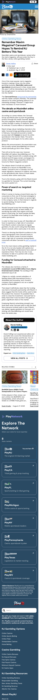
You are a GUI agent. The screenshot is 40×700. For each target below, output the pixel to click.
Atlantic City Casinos (9, 689)
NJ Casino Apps (7, 668)
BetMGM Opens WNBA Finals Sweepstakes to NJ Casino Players (14, 390)
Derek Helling (11, 64)
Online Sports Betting (9, 636)
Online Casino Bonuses (10, 654)
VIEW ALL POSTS (18, 358)
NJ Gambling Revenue (10, 686)
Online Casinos (7, 633)
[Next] (35, 367)
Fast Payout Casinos (9, 662)
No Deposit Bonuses (9, 657)
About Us (5, 699)
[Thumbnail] (14, 377)
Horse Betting (6, 644)
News (33, 386)
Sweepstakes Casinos (9, 641)
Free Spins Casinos (8, 660)
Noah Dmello (6, 406)
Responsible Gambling (10, 681)
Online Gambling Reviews (11, 678)
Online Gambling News (11, 39)
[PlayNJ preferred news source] (22, 75)
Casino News (30, 353)
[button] (36, 6)
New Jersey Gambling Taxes (12, 683)
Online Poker (6, 639)
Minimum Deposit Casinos (11, 665)
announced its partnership (26, 97)
